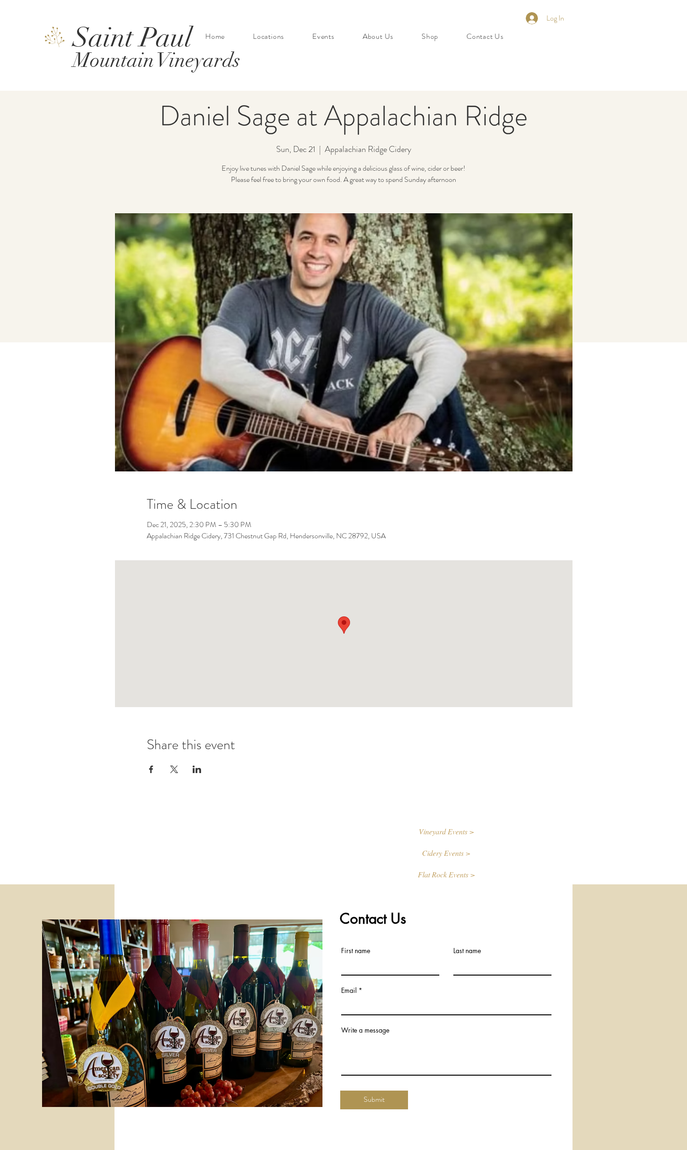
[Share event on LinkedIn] (197, 769)
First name (355, 950)
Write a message (365, 1030)
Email (349, 990)
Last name (467, 950)
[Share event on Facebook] (151, 769)
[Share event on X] (174, 769)
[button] (446, 832)
